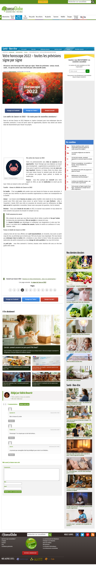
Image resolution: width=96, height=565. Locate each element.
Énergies (69, 17)
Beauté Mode (13, 17)
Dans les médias (47, 542)
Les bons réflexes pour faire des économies (78, 302)
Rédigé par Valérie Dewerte (21, 393)
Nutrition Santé (58, 49)
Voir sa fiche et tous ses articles (21, 397)
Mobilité (63, 17)
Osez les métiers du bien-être (74, 361)
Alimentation (5, 17)
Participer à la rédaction (49, 541)
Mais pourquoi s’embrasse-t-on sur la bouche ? (79, 437)
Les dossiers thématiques (49, 546)
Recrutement (46, 544)
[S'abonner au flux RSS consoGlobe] (92, 534)
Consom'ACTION (76, 17)
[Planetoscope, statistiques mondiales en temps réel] (22, 559)
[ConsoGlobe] (12, 9)
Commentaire (7, 467)
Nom (5, 481)
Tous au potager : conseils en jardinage (77, 286)
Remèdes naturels (79, 49)
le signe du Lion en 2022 (38, 282)
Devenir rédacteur (17, 399)
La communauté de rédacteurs (51, 539)
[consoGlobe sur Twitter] (82, 534)
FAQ (3, 544)
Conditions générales (7, 546)
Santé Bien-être (18, 17)
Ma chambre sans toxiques (74, 380)
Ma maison (25, 17)
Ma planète (48, 17)
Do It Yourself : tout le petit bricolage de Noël (79, 352)
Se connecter (43, 1)
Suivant (4, 82)
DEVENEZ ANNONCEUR (30, 553)
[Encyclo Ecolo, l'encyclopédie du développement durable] (50, 559)
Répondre (11, 421)
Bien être (33, 49)
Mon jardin (32, 17)
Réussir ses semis (71, 270)
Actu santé (23, 49)
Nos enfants (39, 17)
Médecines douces (45, 49)
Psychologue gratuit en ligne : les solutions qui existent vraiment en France (79, 403)
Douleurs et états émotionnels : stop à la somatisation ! (39, 279)
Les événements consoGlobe (50, 548)
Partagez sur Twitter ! (32, 110)
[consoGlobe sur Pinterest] (87, 534)
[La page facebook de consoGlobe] (77, 534)
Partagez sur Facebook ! (13, 110)
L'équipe (4, 541)
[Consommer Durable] (36, 559)
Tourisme (55, 17)
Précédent (61, 82)
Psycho (68, 49)
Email (5, 486)
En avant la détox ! (71, 318)
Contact (4, 542)
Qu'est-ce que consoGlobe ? (9, 539)
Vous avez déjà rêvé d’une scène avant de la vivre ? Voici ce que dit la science (78, 454)
